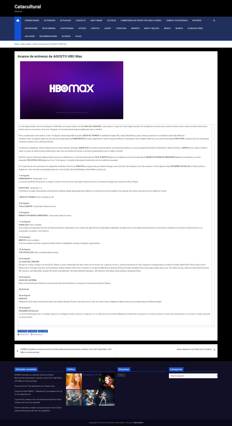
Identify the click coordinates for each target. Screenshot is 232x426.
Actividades (49, 20)
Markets (135, 28)
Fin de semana (48, 28)
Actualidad (65, 20)
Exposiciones (31, 28)
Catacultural (27, 7)
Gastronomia (66, 28)
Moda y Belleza (151, 28)
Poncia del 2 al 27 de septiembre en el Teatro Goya (34, 386)
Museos (179, 28)
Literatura (121, 28)
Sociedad (66, 36)
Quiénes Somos (32, 20)
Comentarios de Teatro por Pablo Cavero (141, 20)
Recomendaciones (48, 36)
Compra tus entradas (177, 20)
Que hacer (30, 36)
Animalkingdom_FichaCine (92, 375)
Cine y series (96, 20)
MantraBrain (138, 423)
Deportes (196, 20)
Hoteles (82, 28)
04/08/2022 (24, 334)
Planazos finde (195, 28)
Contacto (81, 20)
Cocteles (111, 20)
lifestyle (95, 28)
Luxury (107, 28)
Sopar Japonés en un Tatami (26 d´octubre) (194, 349)
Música (167, 28)
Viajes (78, 36)
